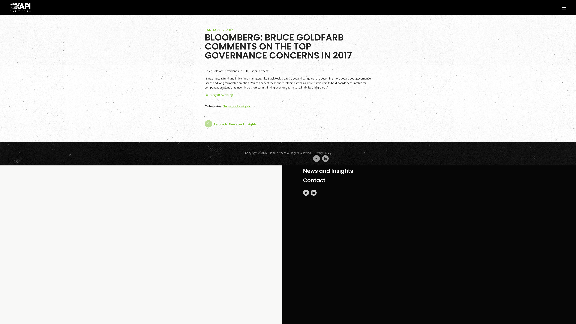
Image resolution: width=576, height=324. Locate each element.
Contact (314, 180)
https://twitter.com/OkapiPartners (316, 158)
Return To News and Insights (235, 124)
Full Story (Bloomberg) (219, 95)
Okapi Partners (20, 7)
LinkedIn (314, 193)
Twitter (306, 193)
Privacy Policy (322, 153)
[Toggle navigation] (564, 7)
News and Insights (328, 171)
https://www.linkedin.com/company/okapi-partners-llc (325, 158)
